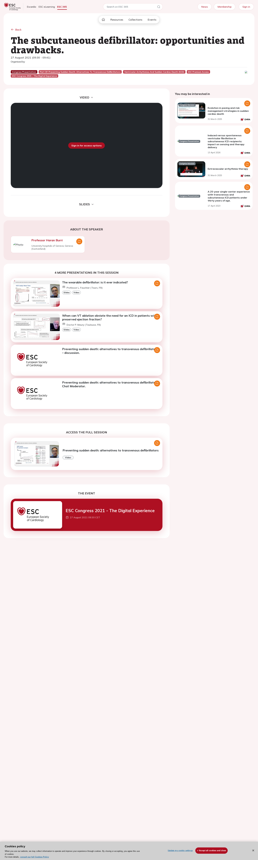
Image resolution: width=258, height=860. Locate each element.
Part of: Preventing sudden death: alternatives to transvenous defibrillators (80, 72)
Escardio (31, 6)
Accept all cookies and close (212, 850)
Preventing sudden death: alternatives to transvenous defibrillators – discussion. (110, 351)
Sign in (246, 6)
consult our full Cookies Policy (34, 857)
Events (152, 19)
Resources (116, 19)
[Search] (158, 7)
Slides (66, 292)
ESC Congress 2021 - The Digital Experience (110, 510)
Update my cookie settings (180, 850)
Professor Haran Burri (47, 240)
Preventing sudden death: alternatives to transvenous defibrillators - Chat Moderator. (111, 384)
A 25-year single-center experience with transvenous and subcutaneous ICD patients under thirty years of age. (229, 196)
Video (76, 292)
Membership (225, 6)
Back (18, 29)
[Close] (253, 850)
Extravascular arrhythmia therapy (228, 168)
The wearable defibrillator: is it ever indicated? (95, 282)
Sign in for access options (86, 145)
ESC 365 (62, 6)
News (204, 6)
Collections (135, 19)
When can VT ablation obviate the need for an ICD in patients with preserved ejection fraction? (109, 317)
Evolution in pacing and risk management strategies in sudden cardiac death (228, 110)
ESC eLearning (47, 6)
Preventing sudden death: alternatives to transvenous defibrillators (111, 450)
